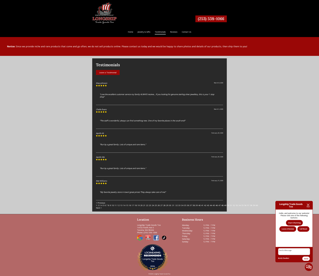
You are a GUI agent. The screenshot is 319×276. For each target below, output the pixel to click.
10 (113, 205)
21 (144, 205)
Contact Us (186, 32)
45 (214, 205)
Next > (99, 208)
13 (121, 205)
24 (153, 205)
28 (164, 205)
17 (133, 205)
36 (188, 205)
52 (234, 205)
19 (138, 205)
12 (118, 205)
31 (173, 205)
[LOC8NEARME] (152, 251)
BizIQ (280, 258)
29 (167, 205)
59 (254, 205)
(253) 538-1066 (211, 18)
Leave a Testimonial (107, 72)
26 (159, 205)
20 (141, 205)
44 (211, 205)
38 (194, 205)
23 (150, 205)
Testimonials (160, 32)
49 (225, 205)
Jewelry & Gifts (144, 32)
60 (257, 205)
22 (147, 205)
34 (182, 205)
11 (116, 205)
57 (248, 205)
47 (219, 205)
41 (202, 205)
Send (306, 259)
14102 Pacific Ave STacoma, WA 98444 (145, 228)
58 (251, 205)
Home (130, 32)
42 (205, 205)
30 (170, 205)
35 (185, 205)
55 (242, 205)
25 (156, 205)
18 (136, 205)
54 (240, 205)
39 (197, 205)
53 (237, 205)
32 (176, 205)
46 (217, 205)
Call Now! (303, 229)
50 (228, 205)
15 (127, 205)
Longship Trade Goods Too (153, 260)
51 (231, 205)
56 (245, 205)
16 (130, 205)
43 (208, 205)
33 (179, 205)
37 (191, 205)
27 (161, 205)
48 (222, 205)
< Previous (100, 203)
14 (124, 205)
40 (199, 205)
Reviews (173, 32)
